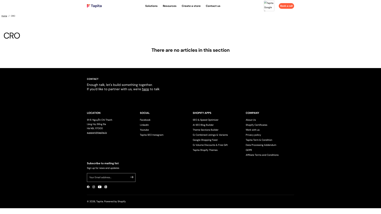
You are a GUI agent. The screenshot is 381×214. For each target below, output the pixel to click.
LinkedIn (144, 124)
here (145, 89)
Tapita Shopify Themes (205, 150)
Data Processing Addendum (261, 145)
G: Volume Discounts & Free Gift (210, 145)
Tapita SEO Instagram (151, 134)
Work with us (253, 129)
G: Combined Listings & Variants (210, 134)
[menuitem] (151, 6)
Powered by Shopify (115, 201)
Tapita (99, 201)
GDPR (249, 150)
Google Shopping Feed (205, 139)
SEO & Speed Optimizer (205, 119)
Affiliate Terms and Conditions (262, 154)
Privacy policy (253, 134)
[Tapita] (94, 6)
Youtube (144, 129)
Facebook (145, 119)
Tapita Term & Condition (259, 139)
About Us (251, 119)
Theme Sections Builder (205, 129)
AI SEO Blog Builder (203, 124)
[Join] (132, 177)
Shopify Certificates (256, 124)
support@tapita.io (97, 132)
